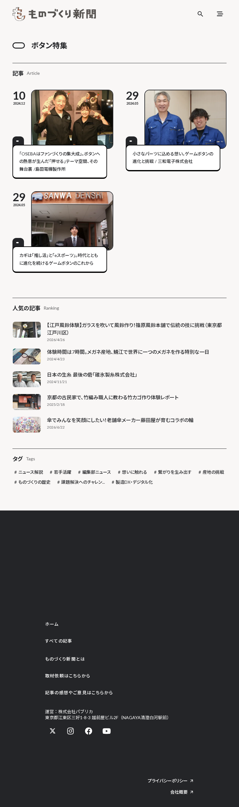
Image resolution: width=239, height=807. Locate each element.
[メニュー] (220, 14)
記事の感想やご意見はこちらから (79, 693)
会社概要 (179, 792)
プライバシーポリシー (168, 781)
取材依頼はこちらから (68, 676)
